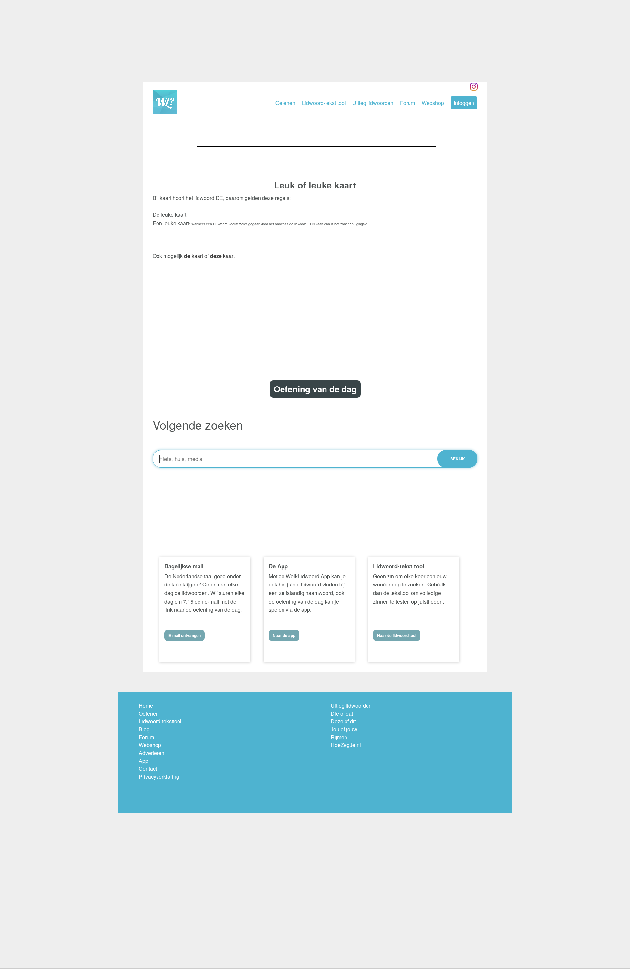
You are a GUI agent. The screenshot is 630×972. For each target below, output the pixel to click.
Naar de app (284, 635)
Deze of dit (343, 721)
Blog (144, 729)
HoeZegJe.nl (346, 745)
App (143, 760)
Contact (148, 768)
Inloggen (464, 103)
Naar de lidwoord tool (396, 635)
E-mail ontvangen (184, 635)
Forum (407, 103)
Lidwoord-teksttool (160, 721)
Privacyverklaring (159, 776)
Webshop (433, 103)
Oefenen (285, 103)
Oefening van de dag (315, 389)
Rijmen (339, 737)
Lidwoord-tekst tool (324, 103)
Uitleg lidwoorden (372, 103)
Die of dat (342, 713)
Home (146, 705)
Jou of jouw (344, 729)
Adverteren (151, 753)
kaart (193, 256)
